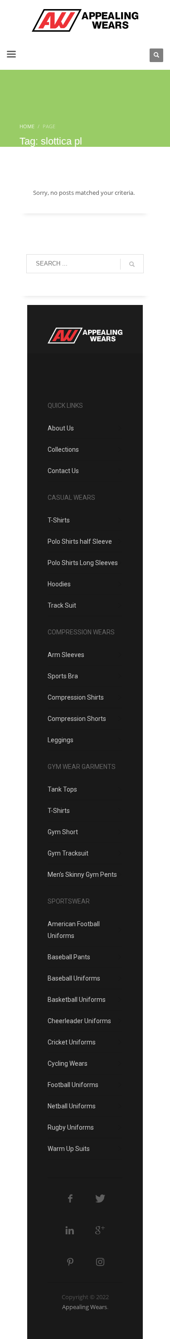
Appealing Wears (84, 1307)
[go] (132, 264)
